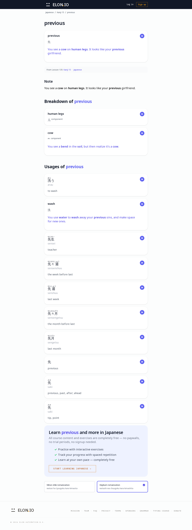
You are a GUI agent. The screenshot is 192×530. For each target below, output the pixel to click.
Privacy (106, 511)
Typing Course (161, 511)
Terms (118, 511)
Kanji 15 (60, 12)
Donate (177, 511)
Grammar (144, 511)
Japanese (49, 12)
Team (86, 511)
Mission (75, 511)
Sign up (142, 4)
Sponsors (131, 511)
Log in (130, 4)
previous (71, 12)
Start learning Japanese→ (72, 468)
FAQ (95, 511)
